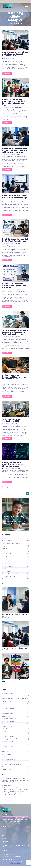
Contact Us (6, 838)
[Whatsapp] (12, 859)
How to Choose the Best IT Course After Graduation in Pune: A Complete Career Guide (14, 102)
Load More (7, 487)
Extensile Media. (15, 863)
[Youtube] (6, 859)
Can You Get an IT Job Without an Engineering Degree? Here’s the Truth (15, 54)
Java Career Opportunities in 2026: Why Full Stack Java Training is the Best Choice (15, 332)
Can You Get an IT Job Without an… (14, 648)
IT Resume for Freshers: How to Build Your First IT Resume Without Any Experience (14, 150)
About (4, 833)
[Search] (27, 493)
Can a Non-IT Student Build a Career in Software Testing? (15, 197)
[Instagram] (9, 859)
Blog (3, 835)
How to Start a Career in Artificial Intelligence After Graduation (14, 285)
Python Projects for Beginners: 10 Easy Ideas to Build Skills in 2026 (14, 377)
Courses (5, 830)
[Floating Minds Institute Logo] (7, 5)
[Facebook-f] (3, 859)
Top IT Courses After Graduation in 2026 (11, 420)
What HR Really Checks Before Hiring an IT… (14, 615)
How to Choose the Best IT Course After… (13, 680)
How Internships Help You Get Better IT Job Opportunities (15, 240)
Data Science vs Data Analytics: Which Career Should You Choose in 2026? (14, 464)
